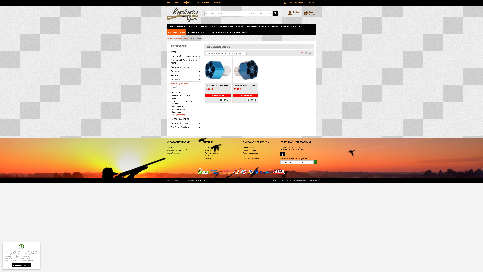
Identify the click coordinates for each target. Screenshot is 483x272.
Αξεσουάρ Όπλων (176, 32)
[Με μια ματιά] (221, 99)
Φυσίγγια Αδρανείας (180, 109)
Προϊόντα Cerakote (240, 32)
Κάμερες (175, 98)
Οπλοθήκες (176, 92)
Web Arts (203, 180)
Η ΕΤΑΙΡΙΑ (170, 2)
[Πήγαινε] (315, 162)
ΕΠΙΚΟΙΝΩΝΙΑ (180, 2)
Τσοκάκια (175, 87)
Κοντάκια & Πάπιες (197, 32)
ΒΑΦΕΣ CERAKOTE (193, 2)
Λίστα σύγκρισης (173, 156)
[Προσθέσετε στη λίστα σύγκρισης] (228, 99)
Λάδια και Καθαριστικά (181, 95)
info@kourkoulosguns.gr (294, 149)
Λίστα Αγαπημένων (174, 153)
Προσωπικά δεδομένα (251, 158)
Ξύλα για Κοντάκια (218, 32)
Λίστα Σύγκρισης (211, 153)
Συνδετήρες (176, 104)
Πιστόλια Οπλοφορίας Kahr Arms (228, 26)
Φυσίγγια (295, 26)
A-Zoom (285, 26)
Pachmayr (273, 26)
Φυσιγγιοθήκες (178, 106)
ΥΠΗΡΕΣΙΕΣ (206, 2)
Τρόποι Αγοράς (248, 147)
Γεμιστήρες (176, 112)
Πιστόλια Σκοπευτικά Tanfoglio (192, 26)
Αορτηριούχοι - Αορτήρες (182, 101)
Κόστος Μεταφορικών (251, 153)
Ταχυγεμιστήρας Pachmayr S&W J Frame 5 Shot (218, 85)
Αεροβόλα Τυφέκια (256, 26)
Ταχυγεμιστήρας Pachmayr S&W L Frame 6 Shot (245, 85)
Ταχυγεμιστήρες (178, 115)
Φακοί (174, 90)
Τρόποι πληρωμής (249, 150)
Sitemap (208, 158)
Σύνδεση (170, 147)
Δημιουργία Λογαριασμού (177, 150)
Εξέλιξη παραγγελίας (213, 147)
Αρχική (169, 38)
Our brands (209, 156)
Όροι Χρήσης (248, 156)
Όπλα (170, 26)
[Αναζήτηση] (275, 13)
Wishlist (208, 150)
